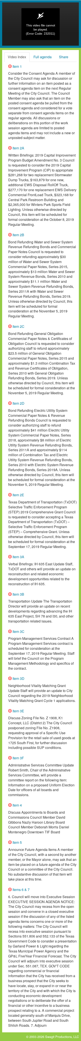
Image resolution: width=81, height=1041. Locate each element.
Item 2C (18, 326)
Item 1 (17, 66)
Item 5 (17, 842)
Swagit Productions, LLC (62, 1036)
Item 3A (18, 556)
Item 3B (18, 594)
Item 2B (18, 234)
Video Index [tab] (17, 56)
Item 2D (18, 403)
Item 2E (18, 494)
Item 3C (18, 631)
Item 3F (18, 757)
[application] (40, 24)
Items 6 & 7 (21, 889)
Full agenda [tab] (42, 56)
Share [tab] (63, 56)
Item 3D (18, 678)
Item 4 (17, 805)
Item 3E (18, 710)
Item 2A (18, 147)
